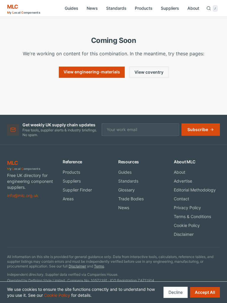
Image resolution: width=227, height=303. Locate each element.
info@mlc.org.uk (22, 195)
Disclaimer (184, 234)
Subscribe (197, 129)
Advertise (183, 180)
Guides (71, 8)
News (92, 8)
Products (144, 8)
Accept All (205, 292)
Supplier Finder (77, 189)
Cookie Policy (187, 225)
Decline (175, 292)
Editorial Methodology (195, 189)
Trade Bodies (131, 198)
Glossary (126, 189)
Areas (68, 198)
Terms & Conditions (192, 216)
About (193, 8)
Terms (99, 266)
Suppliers (170, 8)
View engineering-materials (92, 71)
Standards (116, 8)
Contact (181, 198)
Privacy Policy (187, 207)
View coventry (148, 72)
